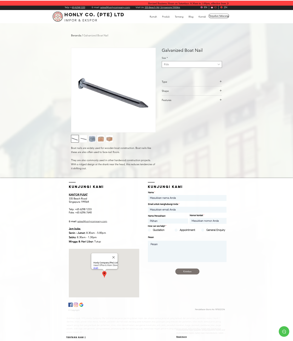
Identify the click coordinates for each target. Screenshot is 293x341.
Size (165, 57)
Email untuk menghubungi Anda (163, 204)
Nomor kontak (196, 215)
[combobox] (192, 64)
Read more (181, 337)
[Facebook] (70, 305)
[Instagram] (76, 305)
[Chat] (284, 331)
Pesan (151, 237)
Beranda (76, 35)
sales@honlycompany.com (92, 221)
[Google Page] (81, 305)
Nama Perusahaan (156, 216)
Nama (151, 192)
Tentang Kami (75, 337)
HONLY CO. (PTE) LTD (94, 15)
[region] (284, 331)
